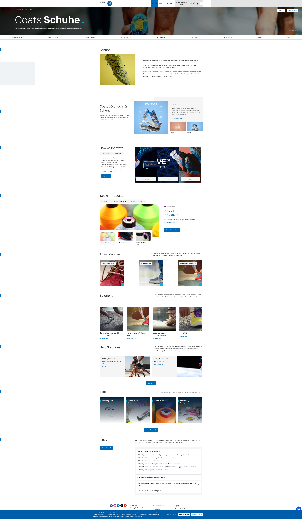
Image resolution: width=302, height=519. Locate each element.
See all (150, 383)
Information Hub (227, 37)
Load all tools (150, 430)
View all (105, 176)
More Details (104, 338)
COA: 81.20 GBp (102, 2)
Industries (25, 10)
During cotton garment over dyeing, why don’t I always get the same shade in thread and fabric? (166, 484)
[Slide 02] (293, 30)
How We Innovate (90, 37)
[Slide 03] (295, 30)
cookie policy (138, 516)
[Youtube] (125, 505)
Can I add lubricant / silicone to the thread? (151, 478)
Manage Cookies (171, 514)
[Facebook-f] (111, 505)
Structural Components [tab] (119, 201)
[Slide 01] (290, 30)
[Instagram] (114, 505)
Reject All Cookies (184, 514)
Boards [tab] (133, 201)
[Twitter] (121, 505)
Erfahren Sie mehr (177, 118)
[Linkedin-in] (118, 505)
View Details (105, 367)
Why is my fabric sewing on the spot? (149, 451)
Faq (288, 37)
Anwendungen (161, 37)
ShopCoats (293, 10)
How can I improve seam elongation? (149, 491)
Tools (260, 37)
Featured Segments (53, 37)
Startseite (18, 10)
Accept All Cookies (197, 514)
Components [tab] (117, 153)
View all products (171, 230)
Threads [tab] (104, 201)
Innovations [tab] (105, 153)
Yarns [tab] (142, 201)
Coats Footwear (17, 37)
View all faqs (105, 448)
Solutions (194, 37)
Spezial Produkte (126, 37)
